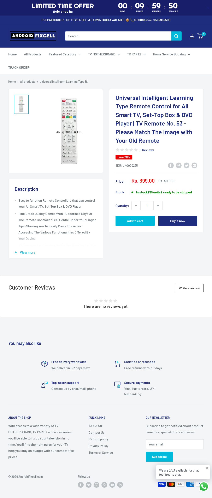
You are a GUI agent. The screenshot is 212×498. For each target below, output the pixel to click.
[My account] (192, 36)
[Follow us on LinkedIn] (120, 484)
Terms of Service (101, 452)
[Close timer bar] (208, 7)
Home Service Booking (169, 54)
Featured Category (62, 54)
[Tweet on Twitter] (186, 165)
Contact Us (97, 432)
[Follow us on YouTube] (112, 484)
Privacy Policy (98, 446)
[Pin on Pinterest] (179, 165)
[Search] (176, 36)
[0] (200, 36)
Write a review (189, 288)
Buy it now (177, 221)
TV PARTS (134, 54)
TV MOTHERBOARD (101, 54)
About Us (95, 425)
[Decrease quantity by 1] (136, 205)
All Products (33, 54)
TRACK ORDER (18, 67)
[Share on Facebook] (171, 165)
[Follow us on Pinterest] (104, 484)
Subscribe (159, 456)
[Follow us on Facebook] (81, 484)
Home (12, 54)
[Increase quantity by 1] (158, 205)
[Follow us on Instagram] (96, 484)
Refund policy (99, 439)
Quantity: (122, 205)
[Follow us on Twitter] (89, 484)
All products (27, 81)
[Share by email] (194, 165)
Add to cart (135, 221)
